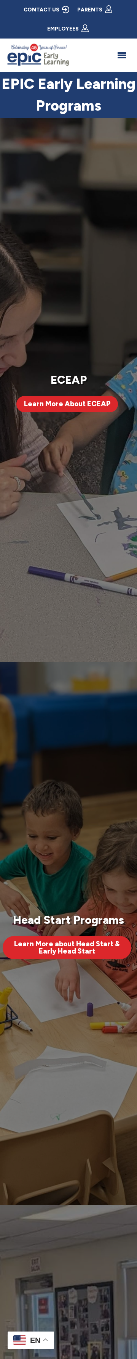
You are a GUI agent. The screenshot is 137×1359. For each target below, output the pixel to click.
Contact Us (41, 9)
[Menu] (121, 55)
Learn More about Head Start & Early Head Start (67, 947)
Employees (63, 29)
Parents (89, 9)
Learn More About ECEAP (67, 403)
